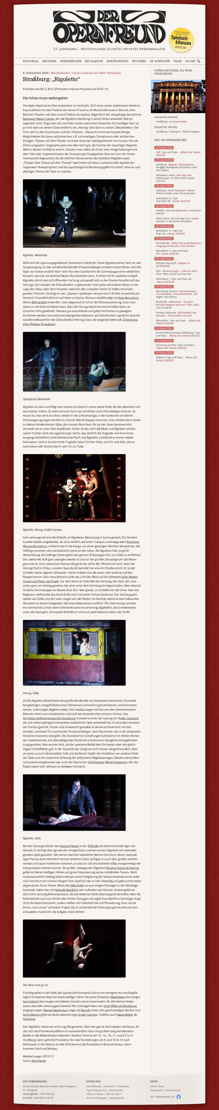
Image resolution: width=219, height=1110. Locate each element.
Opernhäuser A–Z (96, 1090)
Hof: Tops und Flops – (178, 154)
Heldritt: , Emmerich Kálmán (178, 212)
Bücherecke (116, 1090)
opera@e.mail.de (44, 1097)
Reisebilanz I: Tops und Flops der (174, 280)
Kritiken (49, 61)
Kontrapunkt (117, 61)
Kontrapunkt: (178, 245)
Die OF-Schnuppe (96, 1098)
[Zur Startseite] (109, 27)
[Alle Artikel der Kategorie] (178, 96)
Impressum (156, 1090)
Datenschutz (173, 1090)
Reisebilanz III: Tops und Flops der (170, 232)
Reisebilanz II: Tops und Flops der (172, 252)
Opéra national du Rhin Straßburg (96, 73)
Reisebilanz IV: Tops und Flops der (173, 200)
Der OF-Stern (113, 1094)
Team (177, 61)
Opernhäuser (70, 61)
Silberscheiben (95, 1094)
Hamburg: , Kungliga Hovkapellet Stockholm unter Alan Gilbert (176, 167)
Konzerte (110, 1086)
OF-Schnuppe (160, 61)
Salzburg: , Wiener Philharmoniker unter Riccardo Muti (175, 192)
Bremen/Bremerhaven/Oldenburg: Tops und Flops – (178, 334)
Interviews (123, 1086)
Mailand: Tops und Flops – (176, 359)
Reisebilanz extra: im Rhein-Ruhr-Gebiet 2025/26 (175, 178)
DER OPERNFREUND (35, 1081)
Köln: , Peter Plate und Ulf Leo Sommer (177, 272)
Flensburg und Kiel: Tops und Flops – (176, 347)
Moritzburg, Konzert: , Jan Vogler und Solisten (176, 294)
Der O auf (162, 1096)
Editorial (31, 61)
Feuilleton (94, 61)
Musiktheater (60, 73)
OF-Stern (139, 61)
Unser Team (157, 1086)
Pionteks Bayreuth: (173, 265)
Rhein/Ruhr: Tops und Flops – (178, 322)
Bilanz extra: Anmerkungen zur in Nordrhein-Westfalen (177, 220)
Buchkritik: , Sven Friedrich (178, 305)
